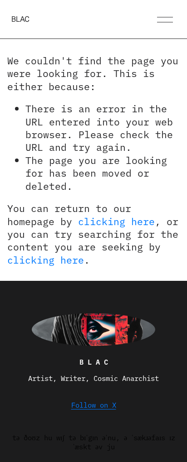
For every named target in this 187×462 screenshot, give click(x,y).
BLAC (20, 19)
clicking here (116, 220)
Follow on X (93, 404)
